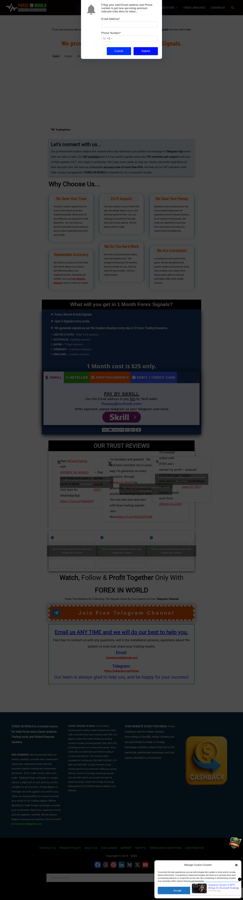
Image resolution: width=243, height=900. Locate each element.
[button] (236, 865)
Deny (218, 890)
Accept (177, 890)
